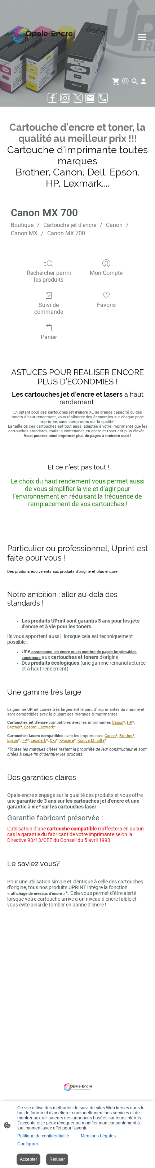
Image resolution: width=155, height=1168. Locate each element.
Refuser (57, 1159)
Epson (29, 727)
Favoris (106, 305)
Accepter (28, 1159)
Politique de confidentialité (43, 1135)
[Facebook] (52, 98)
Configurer (27, 1143)
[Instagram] (65, 98)
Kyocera (66, 740)
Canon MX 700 (66, 233)
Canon (114, 225)
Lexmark (46, 727)
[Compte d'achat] (143, 81)
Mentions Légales (98, 1135)
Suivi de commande (48, 308)
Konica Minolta (91, 740)
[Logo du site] (41, 37)
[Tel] (103, 98)
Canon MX (24, 233)
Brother (14, 727)
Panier (49, 337)
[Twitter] (78, 98)
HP (129, 722)
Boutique (22, 225)
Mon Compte (106, 272)
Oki (53, 740)
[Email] (90, 98)
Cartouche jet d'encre (69, 225)
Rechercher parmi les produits (49, 276)
